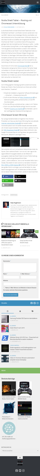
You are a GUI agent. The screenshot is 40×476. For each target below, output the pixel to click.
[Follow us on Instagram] (37, 303)
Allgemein (4, 15)
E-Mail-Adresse (25, 274)
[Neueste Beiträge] (7, 311)
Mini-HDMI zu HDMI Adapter (9, 165)
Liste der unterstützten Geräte (10, 123)
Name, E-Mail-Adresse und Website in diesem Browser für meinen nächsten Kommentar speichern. (19, 289)
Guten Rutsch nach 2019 (17, 328)
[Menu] (37, 2)
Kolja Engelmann (9, 27)
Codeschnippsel (14, 345)
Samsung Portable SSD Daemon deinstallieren (23, 318)
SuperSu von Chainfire (16, 109)
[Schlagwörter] (32, 311)
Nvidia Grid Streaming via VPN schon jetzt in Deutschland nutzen (8, 243)
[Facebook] (31, 303)
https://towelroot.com (26, 97)
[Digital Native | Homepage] (3, 2)
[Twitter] (34, 303)
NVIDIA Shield (14, 194)
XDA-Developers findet (10, 130)
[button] (7, 176)
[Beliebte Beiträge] (20, 311)
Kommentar (7, 261)
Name (5, 274)
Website (5, 280)
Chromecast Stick (23, 66)
